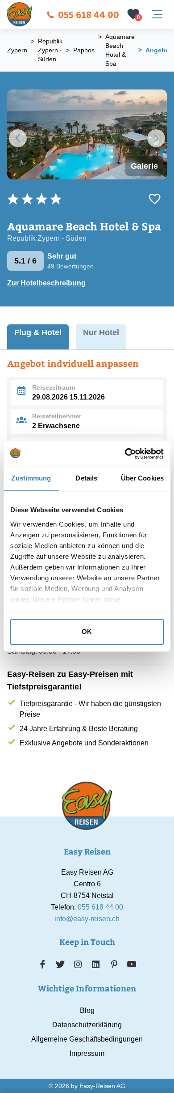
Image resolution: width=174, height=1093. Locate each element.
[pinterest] (114, 964)
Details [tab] (86, 478)
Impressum (87, 1053)
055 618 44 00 (88, 14)
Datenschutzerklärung (87, 1025)
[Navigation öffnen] (157, 14)
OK (87, 631)
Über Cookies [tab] (142, 478)
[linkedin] (96, 964)
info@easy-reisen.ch (87, 919)
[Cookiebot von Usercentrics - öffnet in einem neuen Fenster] (125, 453)
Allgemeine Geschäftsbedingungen (87, 1039)
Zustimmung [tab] (31, 478)
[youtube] (132, 964)
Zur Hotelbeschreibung (46, 283)
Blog (87, 1010)
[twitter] (60, 964)
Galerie (144, 166)
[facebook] (42, 964)
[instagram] (78, 964)
